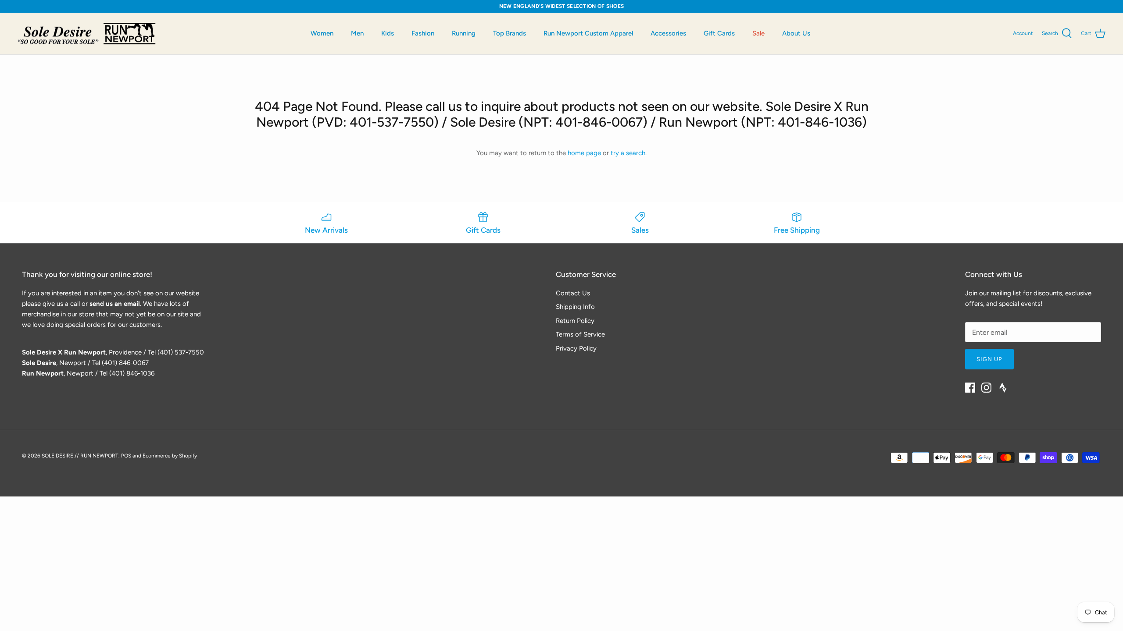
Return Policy (575, 321)
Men (357, 33)
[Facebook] (970, 388)
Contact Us (573, 293)
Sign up (989, 359)
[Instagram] (986, 388)
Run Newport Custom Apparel (588, 33)
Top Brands (509, 33)
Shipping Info (575, 307)
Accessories (668, 33)
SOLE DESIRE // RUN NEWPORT (80, 456)
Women (322, 33)
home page (584, 153)
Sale (758, 33)
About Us (796, 33)
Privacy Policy (576, 348)
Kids (387, 33)
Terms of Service (580, 334)
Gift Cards (719, 33)
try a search (628, 153)
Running (464, 33)
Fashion (422, 33)
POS (126, 456)
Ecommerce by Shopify (170, 456)
